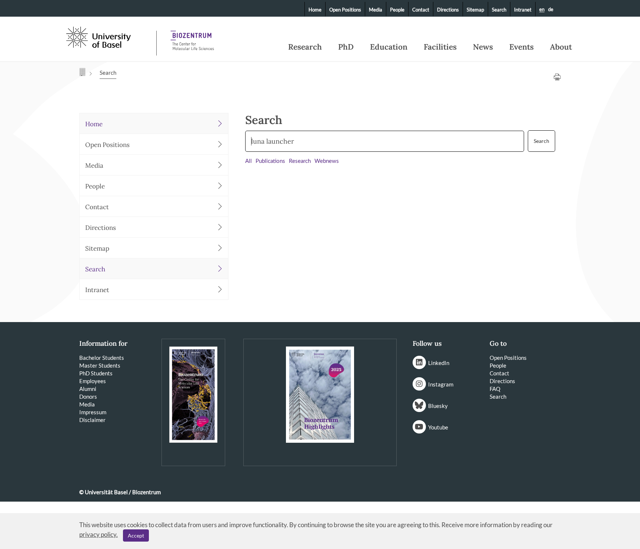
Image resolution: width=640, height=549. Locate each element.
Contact (420, 10)
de (550, 9)
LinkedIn (438, 362)
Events (521, 47)
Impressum (92, 412)
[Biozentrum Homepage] (192, 37)
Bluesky (438, 405)
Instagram (440, 384)
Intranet (522, 10)
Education (388, 47)
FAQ (495, 388)
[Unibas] (110, 36)
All (248, 161)
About (561, 47)
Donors (88, 396)
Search (499, 10)
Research (305, 47)
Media (375, 10)
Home (315, 10)
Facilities (440, 47)
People (397, 10)
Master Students (99, 365)
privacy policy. (98, 534)
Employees (92, 381)
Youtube (438, 427)
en (541, 9)
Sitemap (475, 10)
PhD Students (96, 373)
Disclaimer (92, 419)
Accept (136, 535)
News (483, 47)
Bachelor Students (101, 357)
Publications (270, 161)
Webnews (326, 161)
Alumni (87, 388)
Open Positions (345, 10)
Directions (448, 10)
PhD (346, 47)
